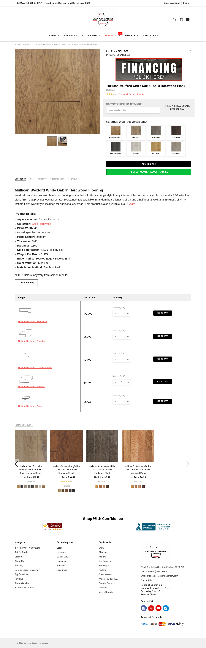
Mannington (104, 565)
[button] (149, 69)
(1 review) (123, 94)
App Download (22, 574)
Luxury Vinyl (90, 35)
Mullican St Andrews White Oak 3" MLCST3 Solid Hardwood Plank (102, 469)
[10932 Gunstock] (100, 486)
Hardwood (111, 35)
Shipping (19, 565)
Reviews (19, 579)
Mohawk (102, 557)
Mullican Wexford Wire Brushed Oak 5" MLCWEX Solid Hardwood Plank (31, 469)
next (188, 464)
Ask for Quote (21, 552)
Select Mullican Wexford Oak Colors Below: (127, 122)
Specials (130, 35)
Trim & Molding (26, 282)
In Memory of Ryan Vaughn (28, 548)
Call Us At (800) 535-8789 (29, 3)
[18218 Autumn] (66, 490)
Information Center (24, 587)
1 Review (72, 179)
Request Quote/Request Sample (149, 172)
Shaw (101, 548)
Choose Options (31, 456)
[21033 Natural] (18, 486)
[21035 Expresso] (22, 486)
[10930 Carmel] (96, 486)
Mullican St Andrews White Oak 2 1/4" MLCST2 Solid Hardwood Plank (138, 469)
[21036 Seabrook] (25, 486)
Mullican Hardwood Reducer (31, 386)
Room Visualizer (22, 583)
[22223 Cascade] (36, 486)
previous (16, 464)
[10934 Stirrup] (104, 486)
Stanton (103, 552)
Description (20, 179)
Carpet (52, 35)
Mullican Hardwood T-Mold (30, 406)
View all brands (106, 592)
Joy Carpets (105, 561)
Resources (149, 35)
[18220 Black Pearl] (73, 490)
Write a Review (136, 94)
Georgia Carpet (106, 583)
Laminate (69, 35)
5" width (130, 203)
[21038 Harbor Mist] (32, 486)
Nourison (103, 587)
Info (32, 179)
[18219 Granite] (70, 490)
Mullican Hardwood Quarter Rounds (35, 367)
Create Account (172, 3)
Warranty (42, 179)
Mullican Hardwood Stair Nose (32, 321)
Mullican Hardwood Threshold (32, 341)
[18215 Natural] (59, 490)
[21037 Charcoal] (29, 486)
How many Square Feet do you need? (124, 104)
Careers (18, 557)
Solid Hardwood (42, 223)
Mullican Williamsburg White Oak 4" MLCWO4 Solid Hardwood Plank (66, 469)
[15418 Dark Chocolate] (107, 486)
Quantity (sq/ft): (119, 308)
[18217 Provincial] (63, 490)
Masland (102, 570)
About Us (19, 561)
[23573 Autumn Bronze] (43, 486)
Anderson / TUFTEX (108, 579)
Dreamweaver (105, 574)
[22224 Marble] (40, 486)
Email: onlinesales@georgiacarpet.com (159, 576)
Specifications (57, 179)
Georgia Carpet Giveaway (27, 570)
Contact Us (146, 580)
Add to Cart (162, 313)
